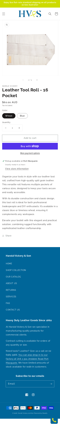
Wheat (8, 116)
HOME (9, 263)
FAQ (8, 303)
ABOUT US (11, 283)
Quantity (6, 122)
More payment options (30, 153)
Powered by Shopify (40, 413)
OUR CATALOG (13, 277)
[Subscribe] (51, 384)
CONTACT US (13, 310)
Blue (22, 116)
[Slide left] (23, 80)
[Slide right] (37, 80)
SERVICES (11, 296)
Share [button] (9, 236)
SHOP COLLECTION (16, 270)
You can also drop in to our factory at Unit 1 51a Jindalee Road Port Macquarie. (27, 359)
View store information (17, 169)
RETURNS (11, 290)
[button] (3, 14)
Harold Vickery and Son (25, 413)
